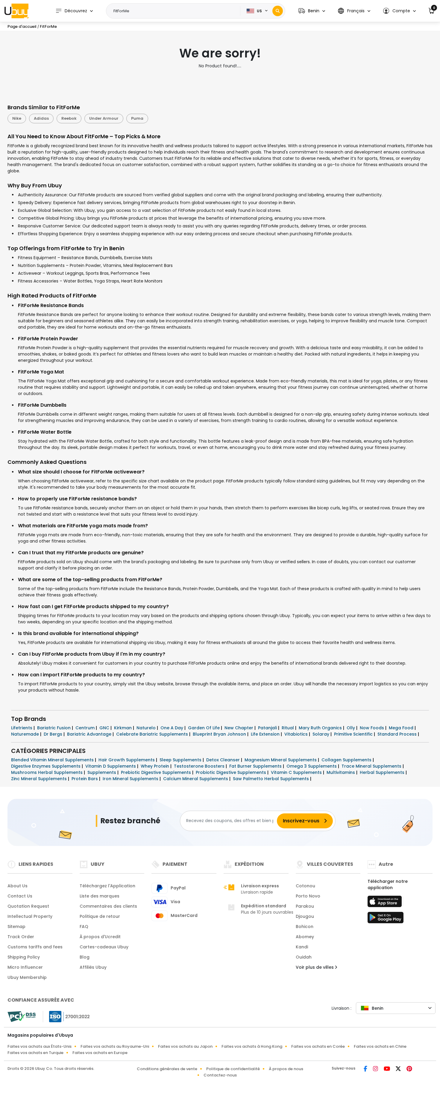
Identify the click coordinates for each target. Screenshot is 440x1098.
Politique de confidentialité (233, 1069)
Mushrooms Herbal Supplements (47, 772)
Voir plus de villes (315, 967)
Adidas (41, 118)
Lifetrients (22, 728)
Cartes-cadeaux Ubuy (104, 947)
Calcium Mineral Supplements (196, 779)
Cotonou (305, 886)
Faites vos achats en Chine (380, 1046)
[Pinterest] (409, 1069)
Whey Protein (155, 766)
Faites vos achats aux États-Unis (39, 1046)
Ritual (288, 728)
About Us (17, 886)
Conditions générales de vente (167, 1069)
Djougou (305, 916)
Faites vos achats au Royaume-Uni (115, 1046)
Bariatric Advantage (90, 734)
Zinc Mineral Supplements (39, 779)
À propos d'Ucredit (100, 937)
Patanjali (268, 728)
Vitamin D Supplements (111, 766)
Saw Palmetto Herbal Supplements (271, 779)
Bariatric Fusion (54, 728)
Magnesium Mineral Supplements (281, 760)
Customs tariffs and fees (35, 947)
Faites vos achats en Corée (318, 1046)
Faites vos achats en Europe (100, 1053)
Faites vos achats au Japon (185, 1046)
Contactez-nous (220, 1075)
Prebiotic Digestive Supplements (156, 772)
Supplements (102, 772)
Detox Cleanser (223, 760)
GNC (104, 728)
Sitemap (16, 927)
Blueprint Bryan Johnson (220, 734)
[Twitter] (398, 1069)
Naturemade (25, 734)
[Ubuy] (16, 11)
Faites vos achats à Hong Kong (251, 1046)
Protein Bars (85, 779)
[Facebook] (366, 1069)
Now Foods (372, 728)
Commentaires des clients (108, 906)
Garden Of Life (204, 728)
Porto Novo (308, 896)
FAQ (84, 927)
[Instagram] (376, 1069)
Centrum (85, 728)
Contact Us (19, 896)
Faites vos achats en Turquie (35, 1053)
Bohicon (304, 927)
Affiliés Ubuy (93, 967)
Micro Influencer (25, 967)
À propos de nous (286, 1069)
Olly (351, 728)
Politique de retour (100, 916)
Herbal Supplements (383, 772)
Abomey (305, 937)
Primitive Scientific (354, 734)
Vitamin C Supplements (297, 772)
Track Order (20, 937)
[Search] (277, 11)
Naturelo (146, 728)
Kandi (302, 947)
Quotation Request (28, 906)
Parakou (305, 906)
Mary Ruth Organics (321, 728)
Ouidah (304, 957)
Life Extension (266, 734)
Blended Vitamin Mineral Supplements (53, 760)
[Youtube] (387, 1069)
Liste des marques (99, 896)
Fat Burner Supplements (256, 766)
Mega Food (402, 728)
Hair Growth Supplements (127, 760)
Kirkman (123, 728)
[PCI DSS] (21, 1016)
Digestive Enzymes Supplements (46, 766)
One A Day (172, 728)
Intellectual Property (29, 916)
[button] (311, 11)
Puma (137, 118)
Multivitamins (341, 772)
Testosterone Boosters (200, 766)
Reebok (69, 118)
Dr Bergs (53, 734)
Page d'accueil (22, 26)
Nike (16, 118)
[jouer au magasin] (385, 919)
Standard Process (397, 734)
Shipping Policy (23, 957)
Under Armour (104, 118)
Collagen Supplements (347, 760)
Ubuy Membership (27, 977)
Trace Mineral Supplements (372, 766)
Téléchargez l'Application (107, 886)
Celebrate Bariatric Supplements (152, 734)
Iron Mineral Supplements (131, 779)
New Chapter (239, 728)
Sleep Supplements (181, 760)
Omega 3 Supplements (312, 766)
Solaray (321, 734)
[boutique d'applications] (385, 903)
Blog (84, 957)
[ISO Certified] (66, 1016)
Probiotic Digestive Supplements (231, 772)
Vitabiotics (296, 734)
